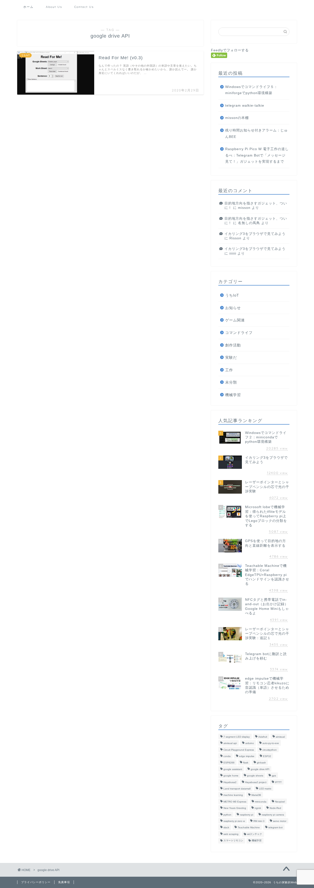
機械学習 (233, 395)
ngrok (258, 808)
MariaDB (256, 795)
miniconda (260, 801)
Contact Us (84, 7)
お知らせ (233, 308)
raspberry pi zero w (234, 821)
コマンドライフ (239, 332)
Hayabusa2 (229, 782)
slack (226, 827)
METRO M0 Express (234, 801)
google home (230, 775)
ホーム (28, 7)
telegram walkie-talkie (244, 105)
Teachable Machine (249, 827)
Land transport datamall (236, 788)
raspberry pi (246, 814)
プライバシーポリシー (36, 882)
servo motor (279, 821)
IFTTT (278, 782)
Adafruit (262, 736)
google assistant (232, 769)
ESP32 (267, 756)
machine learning (233, 795)
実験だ (231, 357)
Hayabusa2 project (255, 782)
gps (274, 775)
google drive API (260, 769)
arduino (249, 743)
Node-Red (275, 808)
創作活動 (233, 345)
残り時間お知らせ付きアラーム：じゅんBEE (256, 134)
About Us (54, 7)
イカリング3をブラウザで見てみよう (255, 234)
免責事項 (64, 882)
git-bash (261, 762)
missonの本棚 (237, 118)
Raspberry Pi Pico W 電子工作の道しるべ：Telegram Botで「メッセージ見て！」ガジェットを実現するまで (257, 155)
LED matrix (265, 788)
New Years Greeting (234, 808)
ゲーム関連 (235, 320)
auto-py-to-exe (270, 743)
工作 (229, 370)
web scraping (230, 834)
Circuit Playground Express (238, 749)
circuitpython (269, 749)
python (227, 814)
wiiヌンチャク (254, 834)
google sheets (255, 775)
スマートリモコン (233, 840)
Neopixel (280, 801)
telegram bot (275, 827)
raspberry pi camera (273, 814)
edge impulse (246, 756)
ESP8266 (229, 762)
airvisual (280, 736)
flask (245, 762)
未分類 (231, 382)
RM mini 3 (258, 821)
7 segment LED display (236, 736)
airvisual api (230, 743)
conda (227, 756)
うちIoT (232, 295)
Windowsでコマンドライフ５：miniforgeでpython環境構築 (251, 90)
